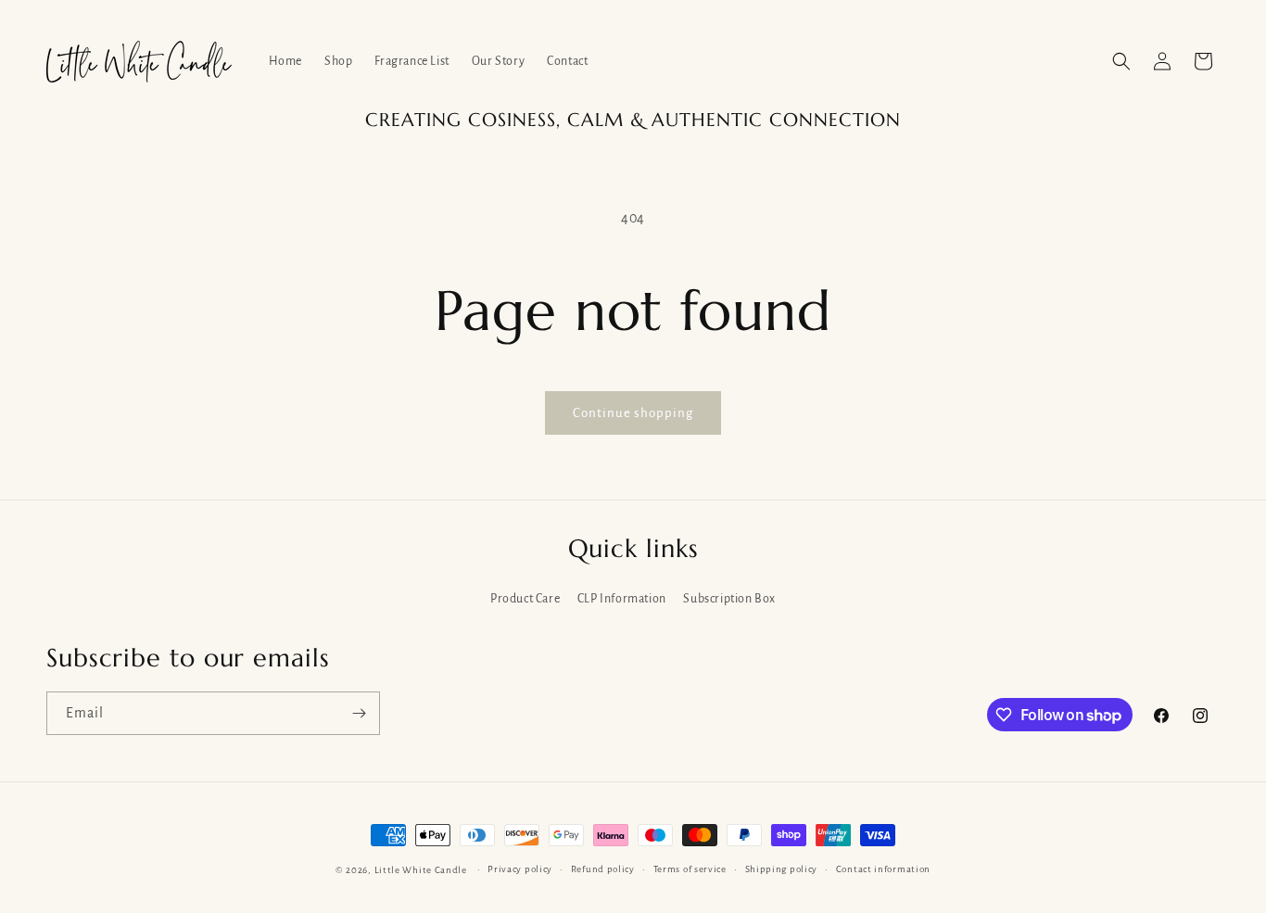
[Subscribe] (358, 713)
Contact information (883, 869)
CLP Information (621, 598)
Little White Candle (420, 870)
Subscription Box (729, 598)
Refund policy (603, 869)
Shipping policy (781, 869)
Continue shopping (633, 413)
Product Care (525, 598)
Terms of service (690, 869)
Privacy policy (519, 869)
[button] (1121, 61)
